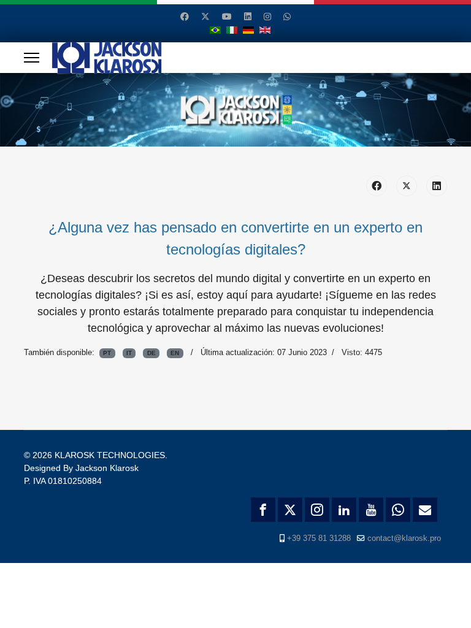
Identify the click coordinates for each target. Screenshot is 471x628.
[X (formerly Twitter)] (406, 185)
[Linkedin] (247, 16)
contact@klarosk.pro (404, 538)
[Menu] (31, 57)
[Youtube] (227, 16)
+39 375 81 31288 (319, 538)
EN (174, 353)
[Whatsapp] (287, 16)
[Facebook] (184, 16)
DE (151, 353)
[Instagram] (267, 16)
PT (107, 353)
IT (129, 353)
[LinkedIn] (436, 185)
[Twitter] (205, 16)
